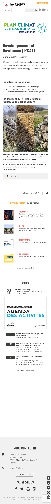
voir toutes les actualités (25, 268)
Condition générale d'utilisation (29, 499)
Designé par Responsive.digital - (11, 497)
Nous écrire (25, 474)
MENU (6, 10)
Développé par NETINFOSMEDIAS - (30, 497)
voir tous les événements (25, 370)
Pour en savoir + (14, 176)
